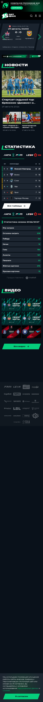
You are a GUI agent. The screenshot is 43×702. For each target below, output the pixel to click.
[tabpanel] (21, 247)
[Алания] (30, 355)
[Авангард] (4, 363)
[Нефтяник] (23, 370)
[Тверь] (13, 377)
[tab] (13, 155)
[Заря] (35, 377)
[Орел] (37, 370)
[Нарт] (15, 370)
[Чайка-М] (19, 363)
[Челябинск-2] (26, 363)
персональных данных (28, 688)
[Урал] (8, 355)
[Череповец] (34, 363)
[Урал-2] (21, 377)
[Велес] (15, 355)
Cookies (6, 691)
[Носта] (30, 370)
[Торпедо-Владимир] (6, 377)
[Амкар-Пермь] (37, 355)
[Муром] (8, 370)
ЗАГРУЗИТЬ (16, 8)
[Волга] (23, 355)
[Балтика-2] (12, 363)
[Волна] (28, 377)
